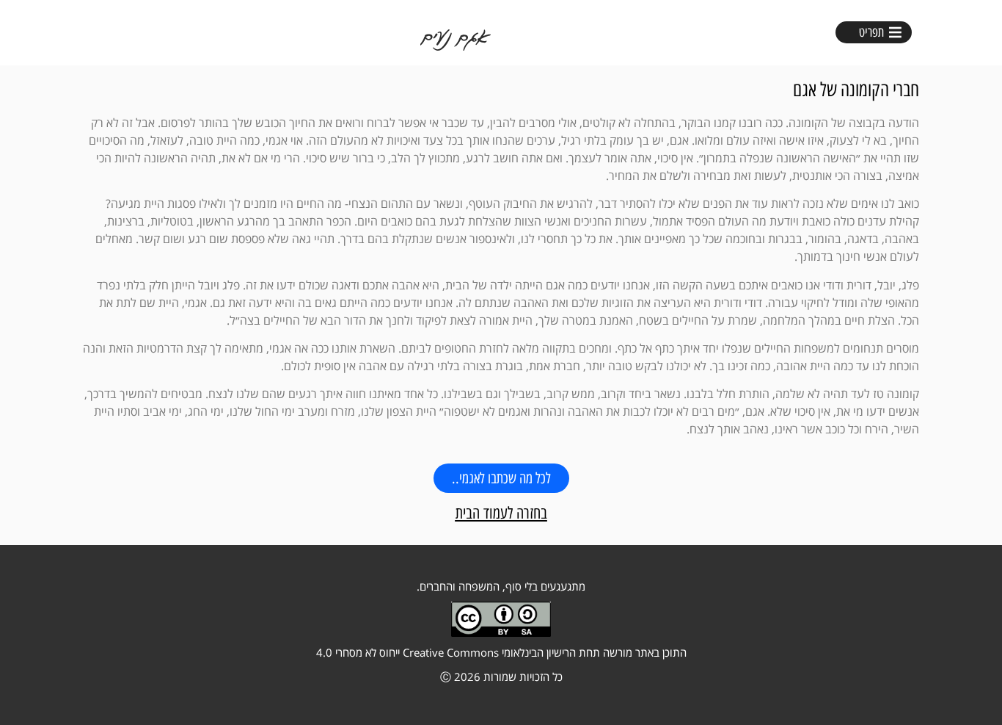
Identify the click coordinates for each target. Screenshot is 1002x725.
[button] (872, 32)
